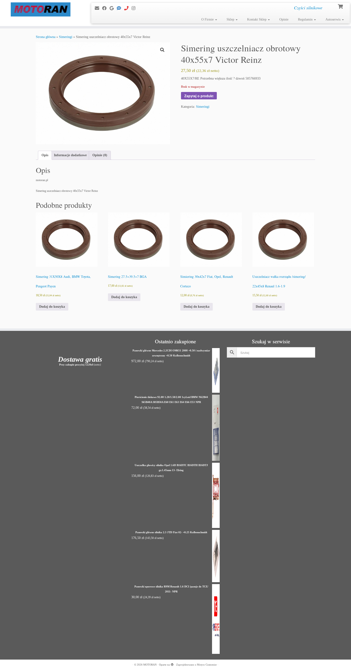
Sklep (231, 19)
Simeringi (65, 37)
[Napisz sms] (120, 8)
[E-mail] (98, 8)
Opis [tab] (45, 155)
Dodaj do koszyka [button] (52, 306)
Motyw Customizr (207, 664)
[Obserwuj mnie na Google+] (113, 8)
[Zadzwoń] (128, 8)
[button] (162, 50)
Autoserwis (333, 19)
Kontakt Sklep (257, 19)
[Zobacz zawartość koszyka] (341, 6)
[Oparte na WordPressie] (172, 664)
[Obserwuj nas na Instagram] (135, 8)
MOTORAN (150, 664)
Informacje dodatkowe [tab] (70, 155)
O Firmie (208, 19)
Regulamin (306, 19)
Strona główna (45, 37)
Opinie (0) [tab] (99, 155)
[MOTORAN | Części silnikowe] (40, 9)
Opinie (283, 19)
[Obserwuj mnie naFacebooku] (106, 8)
